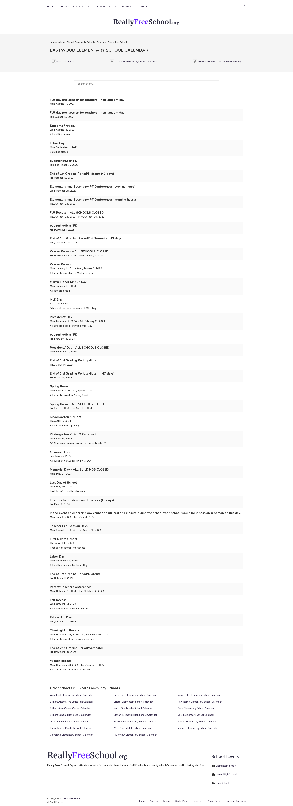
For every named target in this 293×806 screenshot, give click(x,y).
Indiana (61, 42)
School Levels (105, 6)
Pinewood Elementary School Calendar (135, 721)
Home (50, 6)
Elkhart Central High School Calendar (70, 715)
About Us (127, 6)
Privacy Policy (214, 801)
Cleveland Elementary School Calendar (71, 735)
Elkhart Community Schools (81, 42)
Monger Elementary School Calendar (197, 728)
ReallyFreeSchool (72, 798)
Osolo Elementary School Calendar (69, 721)
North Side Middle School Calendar (133, 708)
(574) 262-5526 (65, 61)
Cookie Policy (181, 801)
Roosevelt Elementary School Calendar (199, 695)
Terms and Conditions (236, 801)
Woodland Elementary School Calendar (71, 695)
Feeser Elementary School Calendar (197, 721)
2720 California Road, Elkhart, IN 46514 (136, 61)
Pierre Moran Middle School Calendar (70, 728)
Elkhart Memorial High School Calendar (135, 715)
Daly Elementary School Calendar (195, 715)
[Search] (244, 5)
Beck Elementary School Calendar (196, 708)
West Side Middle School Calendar (133, 728)
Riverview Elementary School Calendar (135, 735)
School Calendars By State (74, 6)
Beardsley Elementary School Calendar (135, 695)
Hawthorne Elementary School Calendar (199, 702)
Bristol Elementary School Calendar (133, 702)
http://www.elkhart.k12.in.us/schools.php (219, 61)
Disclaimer (198, 801)
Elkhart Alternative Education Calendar (71, 702)
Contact (142, 6)
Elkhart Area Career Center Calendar (70, 708)
